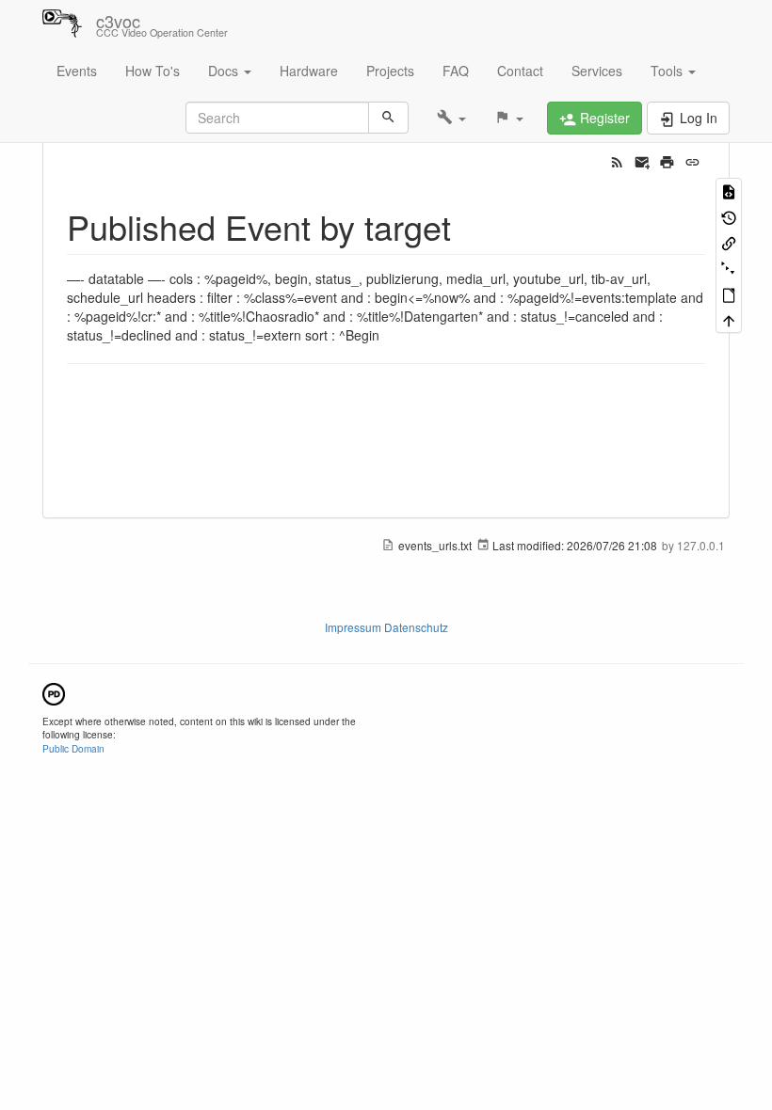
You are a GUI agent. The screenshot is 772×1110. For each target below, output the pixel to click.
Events (76, 70)
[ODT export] (728, 294)
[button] (451, 117)
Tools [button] (668, 70)
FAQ (455, 70)
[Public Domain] (53, 692)
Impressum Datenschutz (386, 627)
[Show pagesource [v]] (728, 190)
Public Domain (73, 748)
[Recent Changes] (617, 160)
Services (596, 70)
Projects (390, 70)
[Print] (667, 160)
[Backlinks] (728, 242)
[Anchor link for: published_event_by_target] (468, 226)
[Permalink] (692, 160)
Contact (520, 70)
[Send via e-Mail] (643, 160)
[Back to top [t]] (728, 319)
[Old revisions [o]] (728, 216)
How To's (152, 70)
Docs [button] (225, 70)
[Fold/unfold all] (728, 267)
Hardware (309, 70)
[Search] (388, 118)
